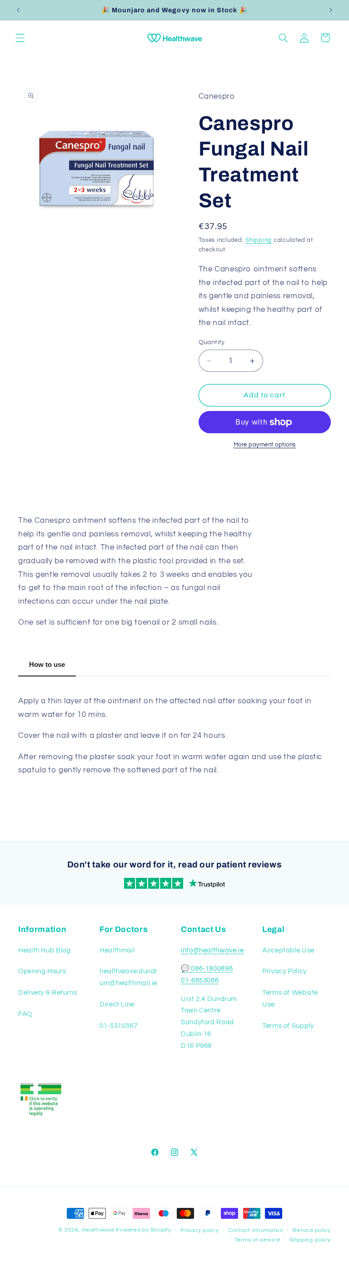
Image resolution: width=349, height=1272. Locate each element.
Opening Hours (42, 971)
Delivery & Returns (47, 992)
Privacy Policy (284, 971)
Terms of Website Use (290, 998)
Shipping (258, 240)
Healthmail (117, 950)
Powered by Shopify (143, 1229)
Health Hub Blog (44, 950)
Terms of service (257, 1239)
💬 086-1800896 (207, 968)
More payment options (265, 445)
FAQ (25, 1014)
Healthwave (98, 1229)
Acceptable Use (288, 950)
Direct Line (117, 1004)
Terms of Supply (288, 1025)
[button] (20, 37)
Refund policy (312, 1230)
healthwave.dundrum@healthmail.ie (129, 977)
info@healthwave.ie (212, 950)
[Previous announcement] (18, 10)
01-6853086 (200, 980)
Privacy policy (199, 1230)
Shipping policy (310, 1239)
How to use (47, 664)
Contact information (256, 1230)
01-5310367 (118, 1025)
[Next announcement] (331, 10)
